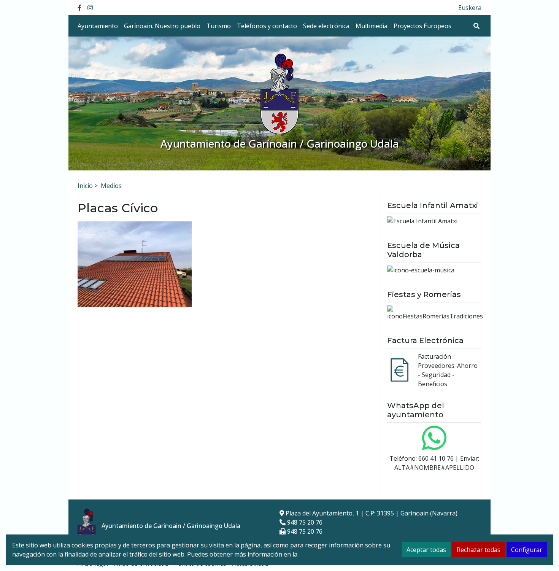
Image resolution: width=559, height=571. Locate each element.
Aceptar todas (426, 550)
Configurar (526, 550)
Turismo (218, 26)
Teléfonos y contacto (267, 26)
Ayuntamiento (98, 26)
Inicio (85, 185)
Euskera (469, 7)
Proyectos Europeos (422, 26)
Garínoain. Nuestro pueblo (162, 26)
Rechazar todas (478, 550)
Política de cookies (325, 554)
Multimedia (371, 26)
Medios (111, 185)
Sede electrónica (326, 26)
